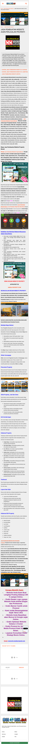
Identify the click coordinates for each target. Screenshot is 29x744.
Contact (16, 734)
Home (2, 8)
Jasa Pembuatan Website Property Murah (13, 151)
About (15, 731)
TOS (15, 736)
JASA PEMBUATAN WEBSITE (9, 8)
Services (4, 734)
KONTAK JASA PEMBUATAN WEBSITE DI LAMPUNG (15, 72)
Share (24, 631)
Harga (2, 151)
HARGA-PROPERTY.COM (14, 287)
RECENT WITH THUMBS (8, 646)
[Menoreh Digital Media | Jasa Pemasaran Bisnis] (11, 4)
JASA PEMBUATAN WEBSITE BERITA (11, 74)
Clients (3, 736)
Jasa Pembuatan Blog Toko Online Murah (16, 206)
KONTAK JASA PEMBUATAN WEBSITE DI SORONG (14, 69)
